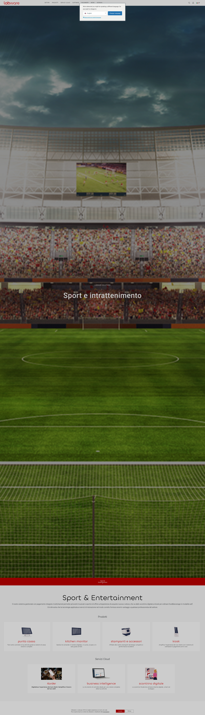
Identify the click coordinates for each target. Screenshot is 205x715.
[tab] (102, 581)
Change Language (115, 13)
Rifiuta (129, 711)
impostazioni (106, 712)
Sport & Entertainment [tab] (102, 581)
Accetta (120, 711)
